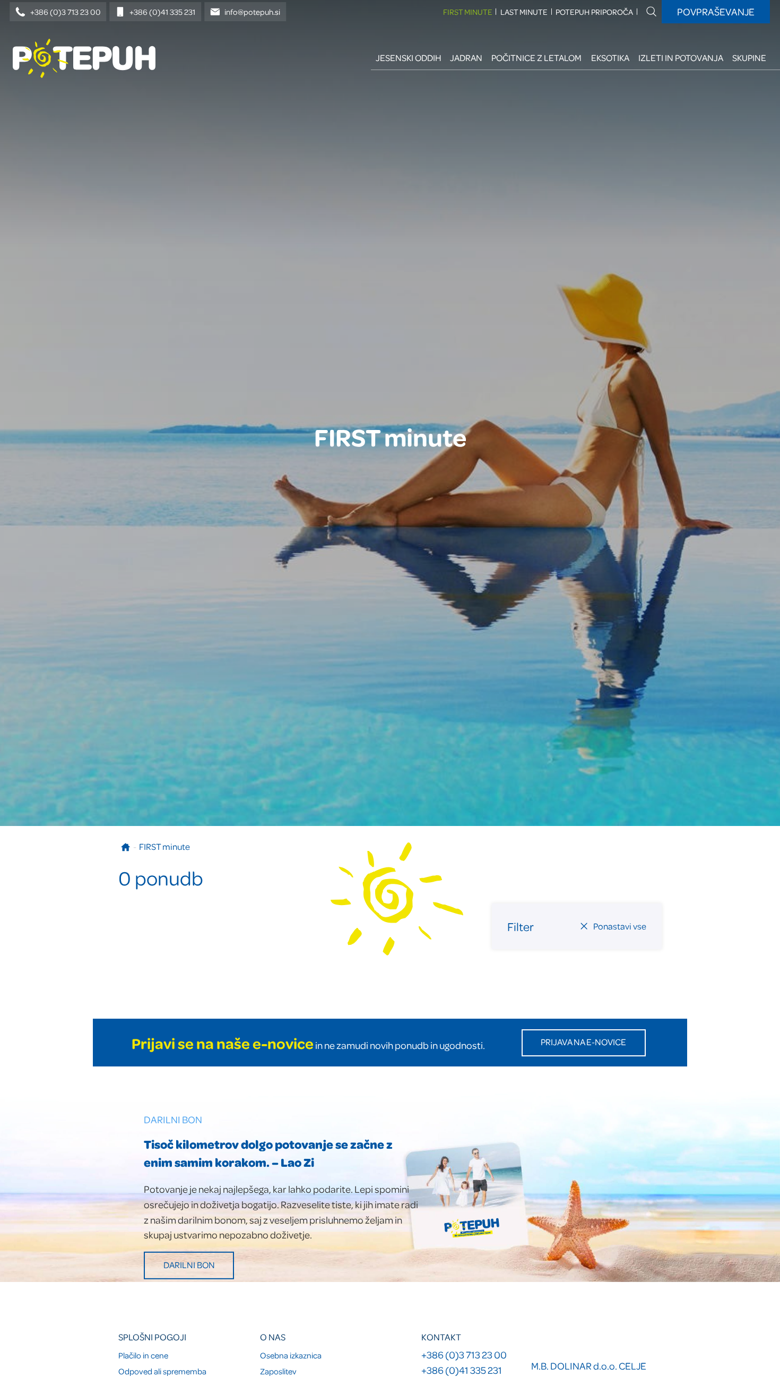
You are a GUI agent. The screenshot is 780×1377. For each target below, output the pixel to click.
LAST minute (524, 12)
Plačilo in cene (143, 1355)
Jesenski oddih (408, 57)
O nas (272, 1336)
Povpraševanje (716, 11)
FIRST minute (467, 12)
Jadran (466, 57)
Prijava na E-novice (583, 1041)
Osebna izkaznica (291, 1355)
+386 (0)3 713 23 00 (65, 12)
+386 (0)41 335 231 (162, 12)
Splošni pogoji (152, 1336)
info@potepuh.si (252, 12)
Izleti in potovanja (680, 57)
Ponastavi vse (619, 925)
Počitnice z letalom (536, 57)
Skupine (749, 57)
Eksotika (610, 57)
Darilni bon (189, 1264)
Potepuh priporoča (594, 12)
